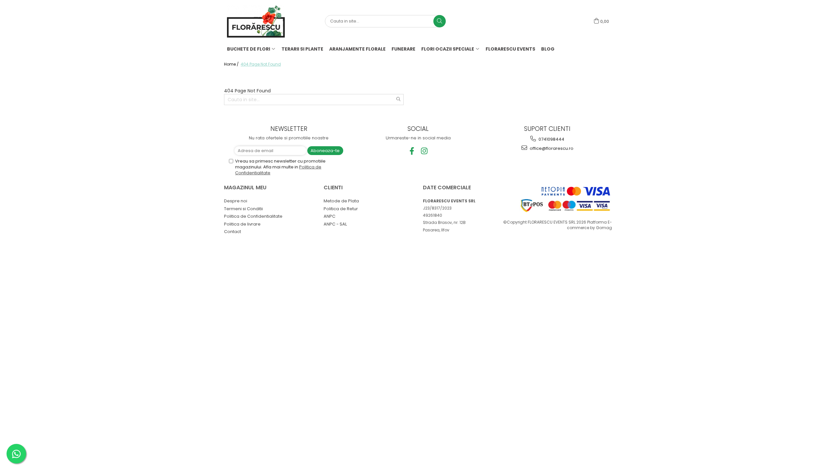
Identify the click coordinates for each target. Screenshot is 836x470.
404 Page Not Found (261, 64)
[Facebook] (412, 151)
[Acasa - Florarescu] (259, 21)
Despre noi (235, 201)
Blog (548, 49)
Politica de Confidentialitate (253, 216)
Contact (232, 231)
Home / (232, 64)
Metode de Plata (341, 201)
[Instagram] (424, 151)
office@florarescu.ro (551, 148)
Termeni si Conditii (243, 209)
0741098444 (551, 139)
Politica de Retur (341, 209)
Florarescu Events (510, 49)
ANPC (329, 216)
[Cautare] (439, 21)
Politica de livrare (242, 224)
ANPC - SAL (335, 224)
